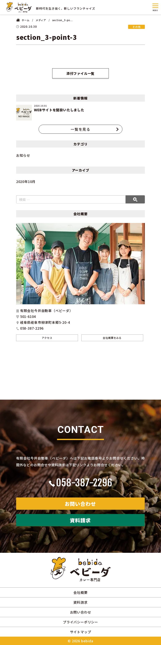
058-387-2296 (84, 483)
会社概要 (80, 592)
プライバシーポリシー (80, 621)
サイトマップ (80, 631)
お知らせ (23, 155)
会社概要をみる (112, 337)
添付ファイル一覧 (80, 73)
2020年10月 (25, 181)
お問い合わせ (80, 503)
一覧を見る (80, 129)
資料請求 (80, 520)
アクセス (47, 337)
